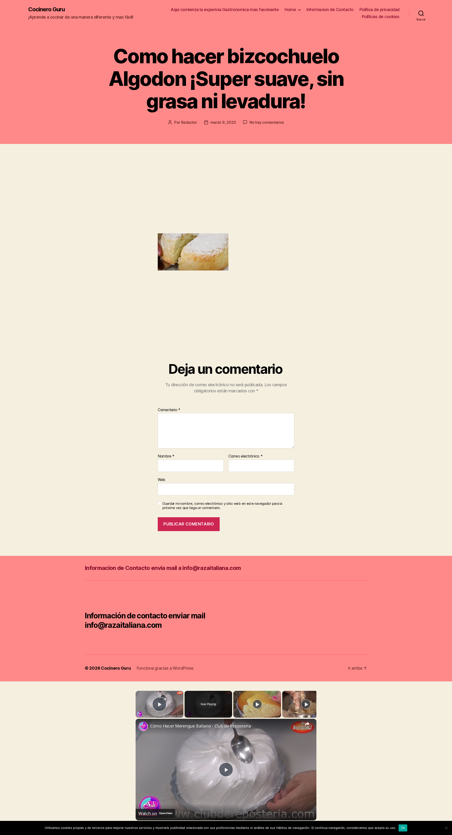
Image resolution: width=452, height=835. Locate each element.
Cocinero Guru (46, 9)
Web (161, 479)
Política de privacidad (379, 9)
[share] (307, 724)
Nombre (166, 456)
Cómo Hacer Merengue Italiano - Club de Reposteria (200, 726)
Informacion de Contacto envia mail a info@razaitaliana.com (163, 568)
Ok (403, 828)
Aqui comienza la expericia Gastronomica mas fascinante (225, 9)
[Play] (257, 704)
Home (290, 9)
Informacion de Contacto (330, 9)
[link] (143, 726)
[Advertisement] (68, 198)
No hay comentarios (267, 122)
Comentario (169, 410)
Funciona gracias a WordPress (165, 668)
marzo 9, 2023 (223, 122)
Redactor (189, 122)
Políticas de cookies (381, 16)
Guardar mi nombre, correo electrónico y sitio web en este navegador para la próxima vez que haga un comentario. (222, 505)
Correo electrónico (245, 456)
